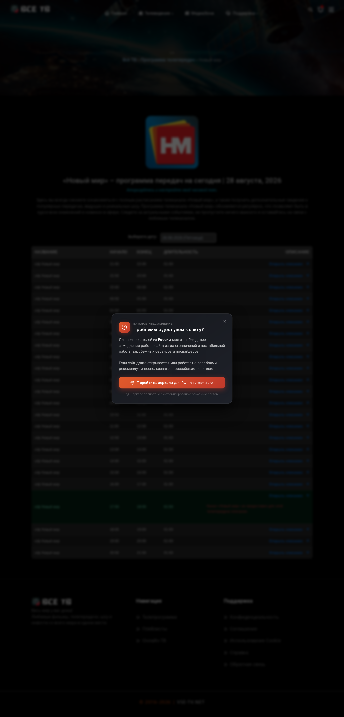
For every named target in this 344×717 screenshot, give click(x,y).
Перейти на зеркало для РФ (175, 382)
